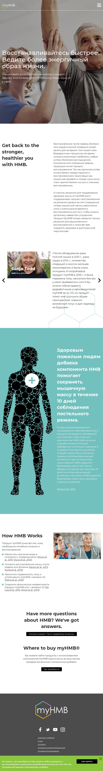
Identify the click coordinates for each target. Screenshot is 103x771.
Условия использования (48, 751)
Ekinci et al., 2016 (14, 580)
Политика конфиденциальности (51, 748)
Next (99, 280)
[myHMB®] (8, 5)
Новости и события (46, 738)
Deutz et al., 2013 (66, 489)
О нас (40, 741)
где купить (87, 761)
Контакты (42, 744)
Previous (3, 280)
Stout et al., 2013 (22, 560)
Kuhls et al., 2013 (13, 570)
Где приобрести (51, 669)
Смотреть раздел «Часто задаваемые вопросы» (51, 634)
